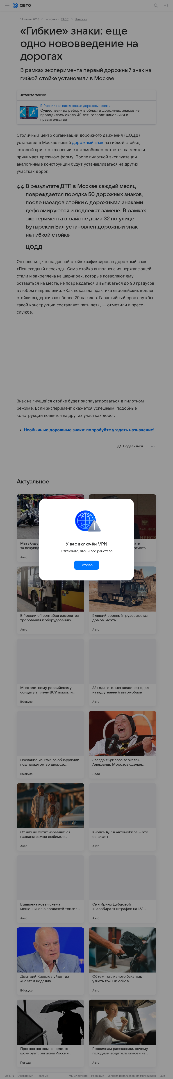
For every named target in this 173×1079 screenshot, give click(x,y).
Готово (86, 565)
